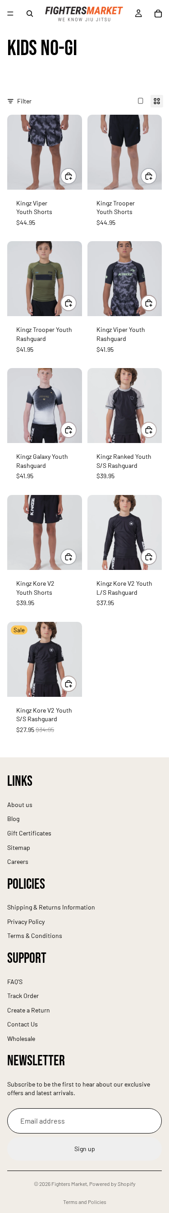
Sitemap (18, 847)
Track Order (23, 996)
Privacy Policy (26, 921)
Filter (24, 101)
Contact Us (22, 1024)
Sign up (84, 1149)
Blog (13, 819)
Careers (17, 862)
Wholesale (21, 1038)
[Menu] (10, 13)
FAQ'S (15, 981)
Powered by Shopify (112, 1183)
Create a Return (28, 1010)
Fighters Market (69, 1183)
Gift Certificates (29, 833)
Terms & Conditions (34, 936)
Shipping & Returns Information (51, 907)
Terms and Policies (84, 1202)
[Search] (30, 13)
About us (19, 804)
